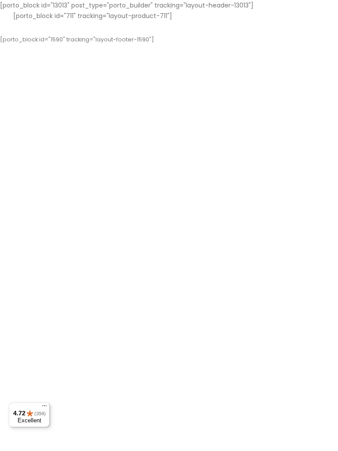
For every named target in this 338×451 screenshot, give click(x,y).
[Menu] (44, 408)
